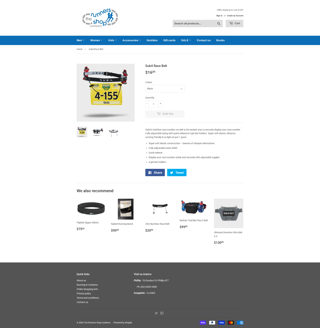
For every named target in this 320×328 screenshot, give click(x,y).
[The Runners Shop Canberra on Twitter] (156, 313)
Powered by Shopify (122, 322)
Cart (237, 23)
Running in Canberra (87, 284)
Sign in (219, 16)
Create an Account (235, 16)
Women (95, 40)
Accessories (130, 40)
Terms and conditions (88, 297)
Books (220, 40)
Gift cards (169, 40)
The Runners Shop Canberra (97, 322)
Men (80, 40)
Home (79, 49)
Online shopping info (87, 289)
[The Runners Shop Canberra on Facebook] (162, 313)
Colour (148, 82)
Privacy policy (84, 293)
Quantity (149, 97)
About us (81, 280)
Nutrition (152, 40)
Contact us (204, 40)
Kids (111, 40)
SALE (185, 40)
